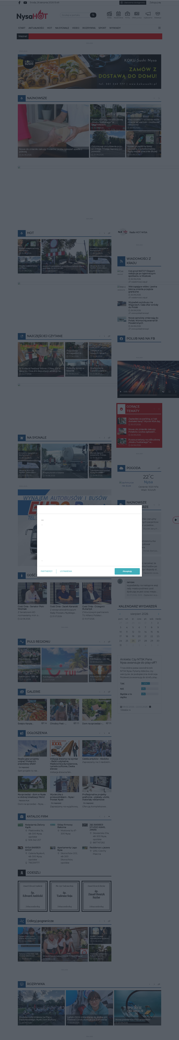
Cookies (56, 564)
